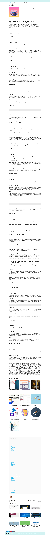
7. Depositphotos (13, 447)
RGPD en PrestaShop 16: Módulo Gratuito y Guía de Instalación (34, 501)
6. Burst (11, 463)
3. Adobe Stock (13, 443)
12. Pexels (12, 452)
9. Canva (12, 449)
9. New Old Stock (13, 466)
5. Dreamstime (12, 445)
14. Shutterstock (13, 491)
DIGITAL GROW (13, 533)
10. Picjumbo (12, 450)
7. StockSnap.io (13, 464)
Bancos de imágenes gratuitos (15, 474)
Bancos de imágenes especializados (15, 476)
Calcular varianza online (37, 533)
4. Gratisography (13, 480)
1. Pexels (12, 477)
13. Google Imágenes (13, 490)
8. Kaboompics (13, 484)
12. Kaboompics (13, 469)
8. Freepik (12, 465)
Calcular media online (31, 533)
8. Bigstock (12, 448)
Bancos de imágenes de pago (15, 475)
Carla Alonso (15, 496)
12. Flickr (11, 489)
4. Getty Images (13, 444)
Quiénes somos (17, 533)
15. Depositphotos (13, 492)
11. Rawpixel (12, 468)
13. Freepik (12, 453)
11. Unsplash (12, 451)
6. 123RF (11, 446)
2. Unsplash (12, 459)
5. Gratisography (13, 462)
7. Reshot (12, 483)
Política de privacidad (22, 533)
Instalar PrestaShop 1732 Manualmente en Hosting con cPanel (16, 501)
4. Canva (12, 461)
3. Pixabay (12, 460)
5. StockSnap (12, 481)
